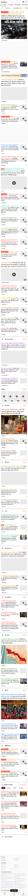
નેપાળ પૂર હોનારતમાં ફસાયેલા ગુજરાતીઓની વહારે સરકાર (20, 879)
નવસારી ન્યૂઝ (3, 864)
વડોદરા (3, 294)
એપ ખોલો (14, 890)
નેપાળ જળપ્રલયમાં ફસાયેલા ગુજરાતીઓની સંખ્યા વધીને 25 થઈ (20, 878)
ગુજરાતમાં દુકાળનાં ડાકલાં (18, 881)
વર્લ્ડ (2, 191)
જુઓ (14, 894)
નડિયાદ (3, 618)
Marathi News (16, 858)
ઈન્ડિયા (3, 113)
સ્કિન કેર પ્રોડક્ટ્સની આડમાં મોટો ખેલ (7, 878)
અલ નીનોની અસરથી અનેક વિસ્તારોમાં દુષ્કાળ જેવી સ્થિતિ (7, 883)
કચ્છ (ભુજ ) (21, 787)
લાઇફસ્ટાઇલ (4, 304)
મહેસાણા (3, 165)
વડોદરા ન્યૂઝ (3, 869)
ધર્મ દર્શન (3, 314)
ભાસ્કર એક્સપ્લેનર (5, 282)
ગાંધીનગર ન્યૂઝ (16, 866)
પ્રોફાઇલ (23, 894)
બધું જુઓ (24, 389)
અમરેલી (14, 787)
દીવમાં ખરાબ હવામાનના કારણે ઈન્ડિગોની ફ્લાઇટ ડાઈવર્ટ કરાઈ (20, 873)
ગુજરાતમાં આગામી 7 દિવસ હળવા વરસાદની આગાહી (7, 884)
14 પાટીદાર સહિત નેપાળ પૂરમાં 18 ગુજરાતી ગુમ (7, 881)
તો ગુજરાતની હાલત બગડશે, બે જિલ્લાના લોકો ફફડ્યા (20, 884)
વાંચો (4, 894)
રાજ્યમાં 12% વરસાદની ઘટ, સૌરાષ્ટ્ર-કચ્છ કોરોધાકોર (7, 873)
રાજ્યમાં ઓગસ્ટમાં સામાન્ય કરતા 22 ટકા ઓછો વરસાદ (20, 886)
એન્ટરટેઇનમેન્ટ (5, 365)
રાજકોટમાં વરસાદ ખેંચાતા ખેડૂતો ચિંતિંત (7, 886)
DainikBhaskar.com (4, 892)
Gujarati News (3, 860)
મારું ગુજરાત (4, 202)
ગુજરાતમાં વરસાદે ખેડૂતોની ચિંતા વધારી (7, 876)
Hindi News (3, 858)
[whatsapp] (24, 40)
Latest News (16, 860)
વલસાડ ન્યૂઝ (16, 864)
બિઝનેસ (3, 224)
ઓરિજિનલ (4, 101)
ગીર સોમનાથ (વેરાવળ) (6, 630)
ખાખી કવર (4, 768)
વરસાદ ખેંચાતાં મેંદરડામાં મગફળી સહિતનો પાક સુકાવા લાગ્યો (20, 887)
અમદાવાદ (9, 787)
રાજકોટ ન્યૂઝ (3, 867)
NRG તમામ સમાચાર (22, 784)
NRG (3, 787)
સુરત (3, 609)
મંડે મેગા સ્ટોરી (4, 40)
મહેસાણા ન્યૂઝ (3, 866)
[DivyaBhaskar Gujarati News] (4, 2)
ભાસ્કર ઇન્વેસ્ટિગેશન (5, 71)
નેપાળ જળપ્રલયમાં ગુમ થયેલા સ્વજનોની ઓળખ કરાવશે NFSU (20, 875)
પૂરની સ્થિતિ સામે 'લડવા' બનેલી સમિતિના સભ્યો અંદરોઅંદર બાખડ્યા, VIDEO (7, 887)
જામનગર (3, 248)
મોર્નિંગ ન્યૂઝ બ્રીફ (4, 875)
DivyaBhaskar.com (17, 892)
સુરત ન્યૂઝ (16, 867)
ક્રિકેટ (3, 153)
